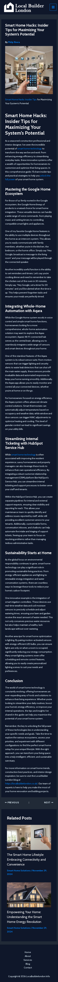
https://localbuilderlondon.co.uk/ (21, 783)
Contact (28, 967)
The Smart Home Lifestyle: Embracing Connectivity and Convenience (26, 859)
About (28, 956)
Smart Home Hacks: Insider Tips (21, 99)
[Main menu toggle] (53, 7)
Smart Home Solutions (19, 870)
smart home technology (29, 148)
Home (28, 952)
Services (28, 960)
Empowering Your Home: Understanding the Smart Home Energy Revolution (24, 917)
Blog (28, 963)
